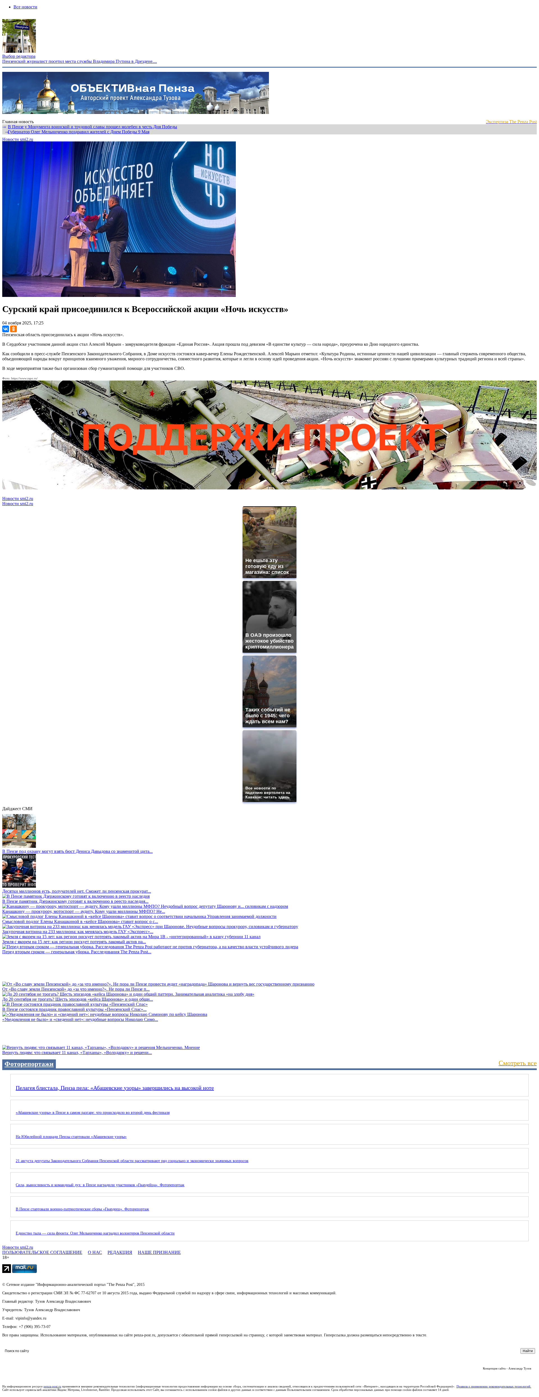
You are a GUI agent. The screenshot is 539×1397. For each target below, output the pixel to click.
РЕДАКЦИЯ (120, 1252)
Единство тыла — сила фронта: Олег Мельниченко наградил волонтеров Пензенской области (95, 1233)
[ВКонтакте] (5, 329)
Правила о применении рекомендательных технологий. (493, 1386)
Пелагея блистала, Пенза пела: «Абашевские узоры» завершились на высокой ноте (115, 1088)
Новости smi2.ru (17, 139)
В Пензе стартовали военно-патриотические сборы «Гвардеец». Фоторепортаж (82, 1209)
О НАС (95, 1252)
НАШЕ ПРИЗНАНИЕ (159, 1252)
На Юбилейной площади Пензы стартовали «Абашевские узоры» (71, 1137)
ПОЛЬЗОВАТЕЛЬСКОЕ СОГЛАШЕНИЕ (42, 1252)
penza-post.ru (52, 1386)
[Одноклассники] (13, 329)
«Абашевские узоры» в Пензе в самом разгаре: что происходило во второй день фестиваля (93, 1112)
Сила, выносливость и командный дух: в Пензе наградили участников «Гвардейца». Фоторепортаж (100, 1185)
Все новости (25, 6)
